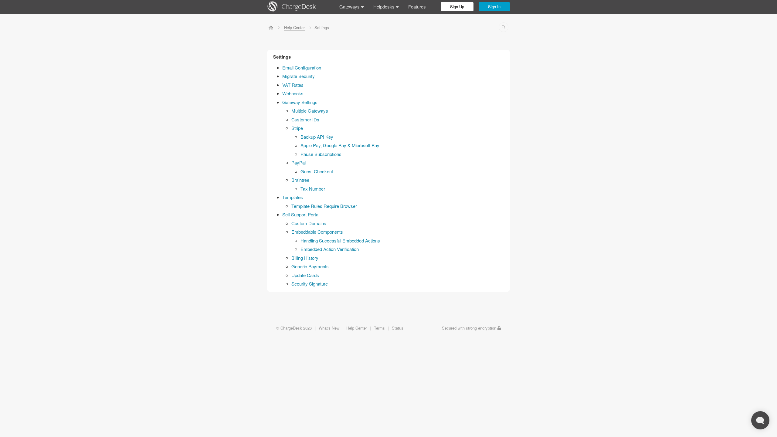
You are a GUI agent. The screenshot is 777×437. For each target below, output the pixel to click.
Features (417, 6)
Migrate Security (298, 76)
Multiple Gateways (309, 110)
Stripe (297, 128)
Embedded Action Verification (329, 249)
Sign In (494, 6)
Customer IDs (305, 119)
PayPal (298, 162)
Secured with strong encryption (469, 328)
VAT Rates (293, 85)
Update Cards (305, 275)
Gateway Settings (299, 102)
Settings (282, 56)
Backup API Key (316, 137)
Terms (379, 328)
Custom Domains (308, 223)
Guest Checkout (316, 171)
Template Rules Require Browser (324, 206)
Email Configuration (301, 67)
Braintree (300, 180)
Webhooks (293, 93)
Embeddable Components (317, 232)
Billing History (304, 258)
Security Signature (309, 283)
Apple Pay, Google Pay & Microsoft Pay (339, 145)
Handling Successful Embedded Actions (340, 240)
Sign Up (457, 6)
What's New (329, 328)
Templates (292, 197)
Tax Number (312, 188)
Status (397, 328)
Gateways (350, 6)
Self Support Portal (300, 214)
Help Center (294, 27)
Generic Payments (310, 266)
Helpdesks (384, 6)
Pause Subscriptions (320, 154)
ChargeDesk (291, 328)
